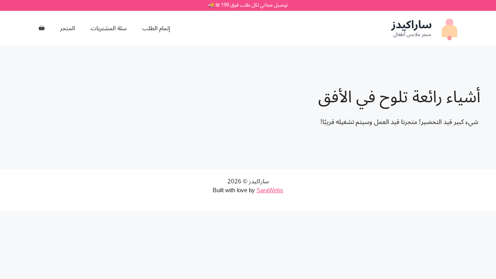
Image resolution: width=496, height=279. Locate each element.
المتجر (67, 28)
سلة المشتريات (109, 28)
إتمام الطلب (156, 28)
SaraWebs (270, 190)
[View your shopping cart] (41, 28)
